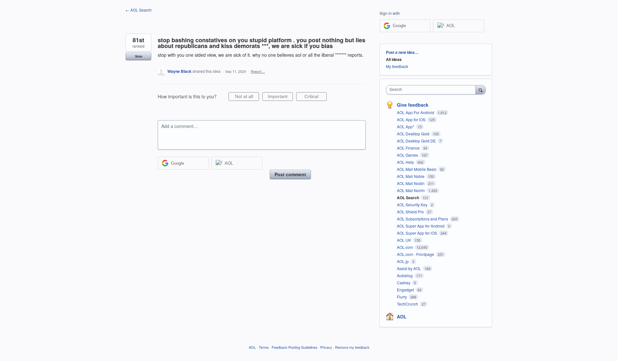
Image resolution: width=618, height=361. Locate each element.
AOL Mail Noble (411, 176)
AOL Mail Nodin (411, 183)
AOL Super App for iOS (417, 233)
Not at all (247, 97)
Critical (315, 97)
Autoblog (405, 275)
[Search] (480, 89)
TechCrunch (408, 304)
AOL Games (408, 155)
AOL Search (408, 197)
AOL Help (406, 162)
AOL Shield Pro (411, 211)
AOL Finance (409, 148)
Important (280, 97)
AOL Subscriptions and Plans (423, 218)
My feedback (397, 66)
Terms (264, 347)
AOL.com (405, 247)
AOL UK (404, 240)
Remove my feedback (352, 347)
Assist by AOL (409, 268)
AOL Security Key (412, 204)
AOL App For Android (416, 112)
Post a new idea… (402, 52)
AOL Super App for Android (421, 226)
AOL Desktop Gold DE (417, 140)
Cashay (404, 282)
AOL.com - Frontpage (416, 254)
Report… (258, 71)
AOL (402, 316)
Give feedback (412, 105)
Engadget (406, 289)
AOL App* (406, 126)
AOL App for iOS (411, 119)
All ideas (394, 59)
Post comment (290, 174)
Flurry (402, 296)
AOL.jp (403, 261)
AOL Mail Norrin (411, 190)
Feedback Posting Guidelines (294, 347)
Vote (138, 56)
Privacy (326, 347)
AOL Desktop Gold (413, 133)
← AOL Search (139, 10)
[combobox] (432, 90)
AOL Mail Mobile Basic (417, 169)
